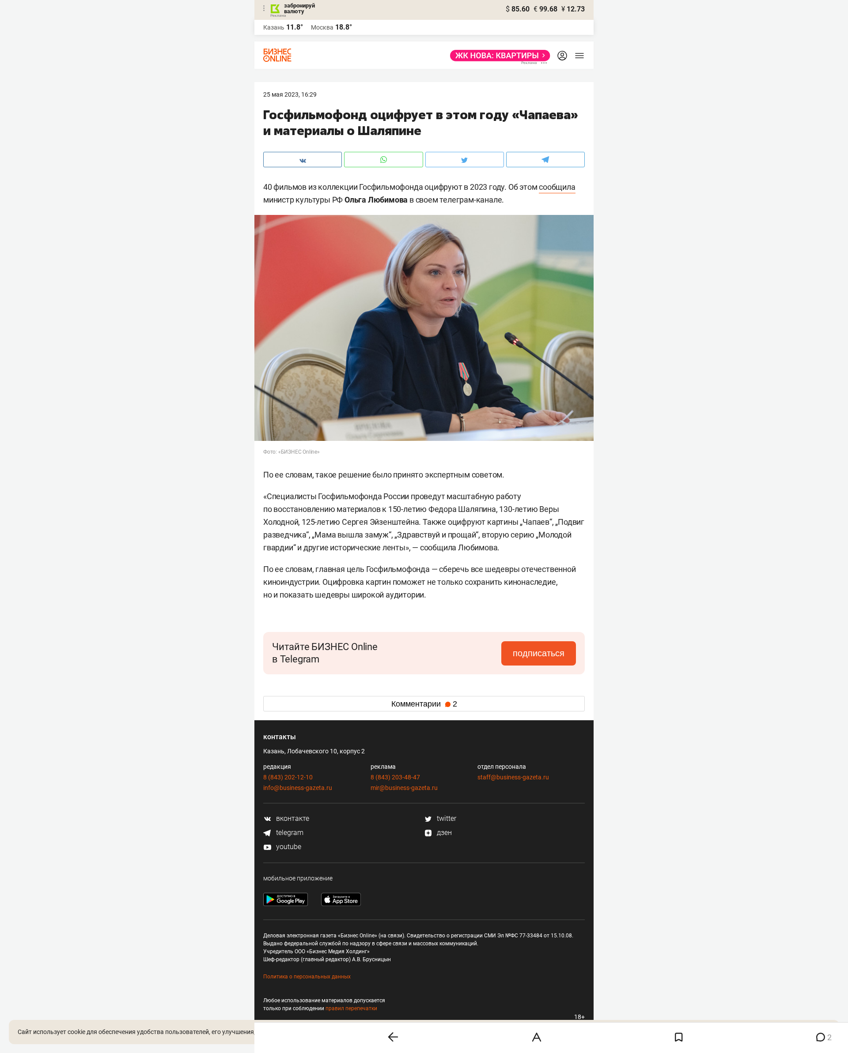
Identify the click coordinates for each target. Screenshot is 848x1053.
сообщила (557, 187)
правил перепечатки (351, 1008)
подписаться (538, 653)
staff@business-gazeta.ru (513, 777)
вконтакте (291, 818)
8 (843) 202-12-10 (288, 777)
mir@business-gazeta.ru (404, 787)
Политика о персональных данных (307, 977)
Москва (322, 27)
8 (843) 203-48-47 (395, 777)
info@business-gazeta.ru (297, 787)
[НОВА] (497, 55)
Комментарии (424, 703)
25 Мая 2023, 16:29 (290, 94)
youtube (287, 846)
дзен (443, 832)
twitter (445, 818)
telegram (288, 832)
